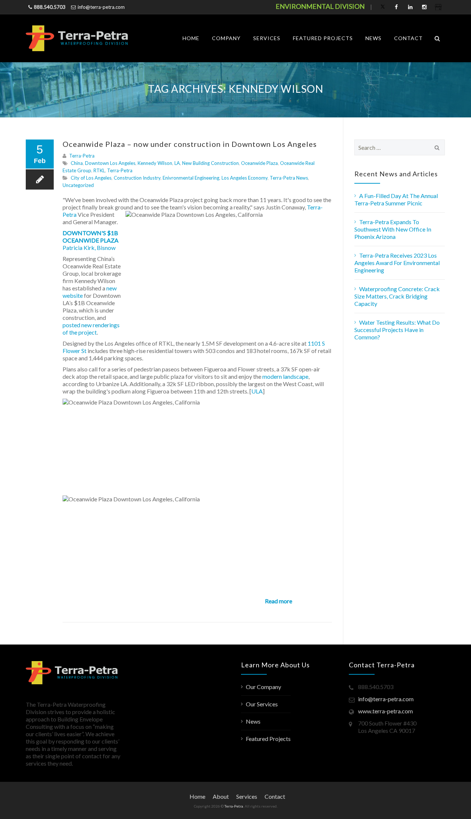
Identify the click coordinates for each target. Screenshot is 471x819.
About (221, 796)
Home (191, 38)
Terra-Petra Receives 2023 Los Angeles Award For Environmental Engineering (397, 262)
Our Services (262, 703)
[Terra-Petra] (77, 38)
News (373, 38)
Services (266, 38)
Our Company (263, 686)
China (77, 163)
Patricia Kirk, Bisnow (89, 247)
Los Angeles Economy (245, 178)
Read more (278, 600)
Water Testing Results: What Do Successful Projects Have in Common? (397, 329)
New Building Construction (210, 163)
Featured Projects (323, 38)
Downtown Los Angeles (110, 163)
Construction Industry (137, 178)
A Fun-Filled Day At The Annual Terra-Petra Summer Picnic (396, 199)
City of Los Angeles (91, 178)
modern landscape (285, 376)
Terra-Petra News (289, 178)
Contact (408, 38)
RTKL (99, 170)
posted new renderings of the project (91, 328)
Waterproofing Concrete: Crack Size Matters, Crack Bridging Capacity (397, 296)
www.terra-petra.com (385, 710)
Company (226, 38)
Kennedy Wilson (155, 163)
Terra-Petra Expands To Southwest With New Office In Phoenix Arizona (392, 229)
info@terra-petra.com (101, 7)
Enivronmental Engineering (191, 178)
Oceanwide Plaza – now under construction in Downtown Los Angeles (190, 144)
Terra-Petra (82, 156)
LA (177, 163)
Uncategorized (78, 185)
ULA (257, 391)
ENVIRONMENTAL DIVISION (320, 6)
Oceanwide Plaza (259, 163)
